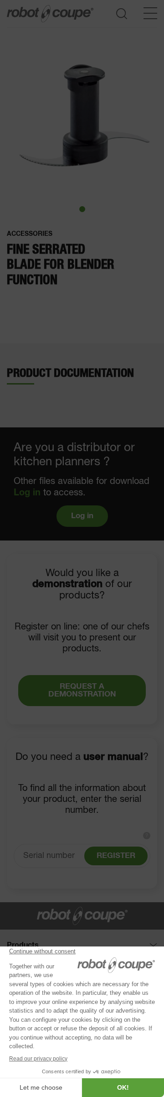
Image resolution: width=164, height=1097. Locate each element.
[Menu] (150, 13)
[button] (82, 209)
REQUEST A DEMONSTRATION (82, 690)
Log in (27, 492)
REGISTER (116, 856)
